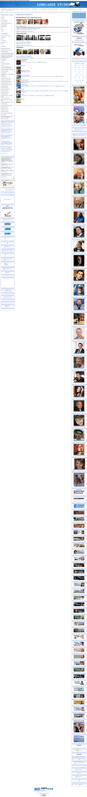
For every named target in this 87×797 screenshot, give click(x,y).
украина (83, 80)
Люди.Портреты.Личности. (24, 14)
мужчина (75, 76)
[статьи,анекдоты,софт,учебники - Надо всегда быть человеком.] (37, 790)
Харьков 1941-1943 (21, 33)
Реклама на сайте (72, 9)
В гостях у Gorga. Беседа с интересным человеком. (19, 9)
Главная (4, 9)
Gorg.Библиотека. (9, 10)
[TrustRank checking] (8, 234)
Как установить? (37, 791)
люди (83, 71)
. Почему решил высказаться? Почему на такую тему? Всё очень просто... (7, 131)
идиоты (76, 69)
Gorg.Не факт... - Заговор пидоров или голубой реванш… (7, 168)
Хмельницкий (24, 80)
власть (79, 65)
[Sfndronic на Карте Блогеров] (79, 776)
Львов (22, 99)
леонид (79, 78)
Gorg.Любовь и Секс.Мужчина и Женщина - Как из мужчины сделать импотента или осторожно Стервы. (6, 175)
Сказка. (22, 62)
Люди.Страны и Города (7, 14)
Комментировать (30, 31)
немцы (25, 43)
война (28, 43)
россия (82, 63)
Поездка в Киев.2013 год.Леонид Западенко (30, 90)
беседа (83, 78)
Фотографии (4, 33)
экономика (83, 67)
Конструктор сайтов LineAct (43, 793)
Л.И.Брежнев (19, 47)
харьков (21, 43)
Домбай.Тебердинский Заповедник (28, 86)
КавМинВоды (24, 84)
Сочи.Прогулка (24, 95)
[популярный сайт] (79, 780)
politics (83, 65)
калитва (78, 67)
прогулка (79, 71)
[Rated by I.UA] (8, 255)
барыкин (25, 29)
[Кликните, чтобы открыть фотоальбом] (19, 24)
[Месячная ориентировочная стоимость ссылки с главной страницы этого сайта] (7, 243)
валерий (21, 29)
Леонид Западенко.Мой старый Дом (28, 81)
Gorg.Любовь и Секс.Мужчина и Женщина (49, 9)
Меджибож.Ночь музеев (41, 81)
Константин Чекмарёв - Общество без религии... (6, 165)
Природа (28, 71)
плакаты (35, 29)
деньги (78, 82)
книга (81, 82)
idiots (75, 80)
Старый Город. (28, 62)
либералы (79, 80)
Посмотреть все (4, 153)
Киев (22, 89)
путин (76, 71)
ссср (32, 29)
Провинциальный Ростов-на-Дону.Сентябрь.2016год (31, 76)
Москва (23, 65)
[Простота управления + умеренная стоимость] (43, 795)
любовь (76, 78)
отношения (83, 76)
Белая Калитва (25, 70)
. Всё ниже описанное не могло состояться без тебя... (7, 137)
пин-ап (29, 29)
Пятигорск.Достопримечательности (43, 86)
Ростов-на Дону (51, 76)
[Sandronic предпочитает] (79, 507)
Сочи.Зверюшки (31, 95)
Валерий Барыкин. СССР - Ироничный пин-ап (28, 17)
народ (75, 65)
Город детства (34, 62)
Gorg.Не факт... (35, 9)
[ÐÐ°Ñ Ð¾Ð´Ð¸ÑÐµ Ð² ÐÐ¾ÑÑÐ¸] (79, 732)
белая (75, 67)
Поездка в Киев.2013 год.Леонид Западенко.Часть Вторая (52, 90)
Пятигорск (53, 86)
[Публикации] (79, 494)
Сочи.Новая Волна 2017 (40, 95)
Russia (80, 69)
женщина (79, 76)
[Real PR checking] (8, 224)
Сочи (22, 94)
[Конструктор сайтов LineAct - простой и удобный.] (7, 185)
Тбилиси (23, 61)
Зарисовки (45, 76)
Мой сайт (7, 311)
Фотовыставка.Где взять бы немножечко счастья (57, 81)
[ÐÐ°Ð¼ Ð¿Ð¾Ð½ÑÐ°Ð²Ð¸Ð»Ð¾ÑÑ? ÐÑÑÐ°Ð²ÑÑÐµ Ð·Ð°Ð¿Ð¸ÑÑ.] (7, 216)
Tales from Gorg (63, 9)
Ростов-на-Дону (25, 75)
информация (44, 62)
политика (76, 63)
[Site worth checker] (8, 229)
